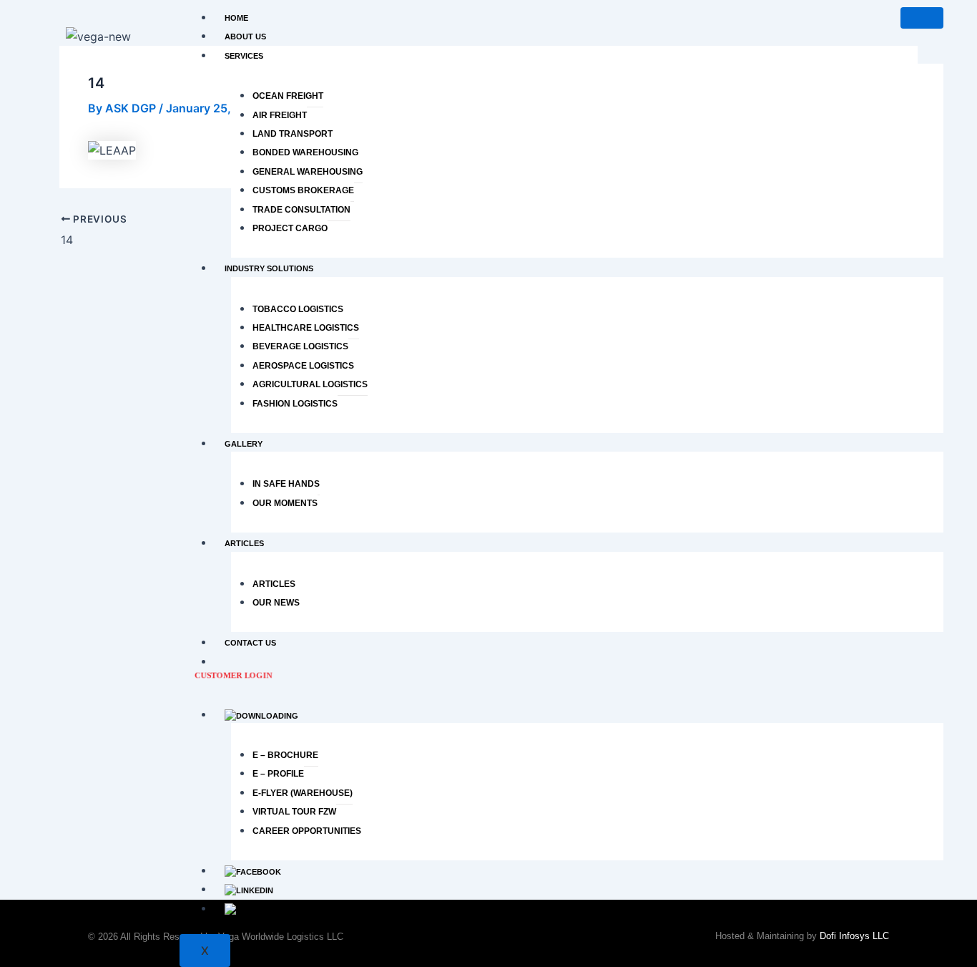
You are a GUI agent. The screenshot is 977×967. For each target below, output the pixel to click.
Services (244, 56)
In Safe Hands (286, 484)
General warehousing (307, 172)
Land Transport (292, 134)
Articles (244, 543)
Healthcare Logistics (305, 328)
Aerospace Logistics (303, 366)
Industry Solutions (269, 268)
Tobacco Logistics (297, 309)
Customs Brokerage (303, 190)
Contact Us (250, 642)
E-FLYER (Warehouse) (302, 793)
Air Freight (279, 115)
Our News (276, 603)
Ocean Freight (287, 96)
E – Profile (278, 774)
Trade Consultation (301, 210)
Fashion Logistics (295, 404)
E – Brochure (285, 755)
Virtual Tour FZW (294, 812)
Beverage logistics (300, 346)
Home (236, 18)
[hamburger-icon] (921, 18)
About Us (245, 36)
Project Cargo (290, 228)
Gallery (243, 443)
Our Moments (285, 503)
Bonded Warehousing (305, 152)
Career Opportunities (306, 831)
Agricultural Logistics (310, 384)
